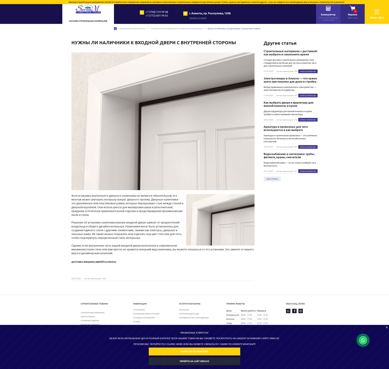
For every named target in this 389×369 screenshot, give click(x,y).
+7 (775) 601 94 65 (157, 15)
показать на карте (197, 18)
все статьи (272, 179)
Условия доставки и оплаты (146, 314)
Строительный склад (189, 314)
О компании (139, 310)
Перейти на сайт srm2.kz (194, 361)
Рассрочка (184, 310)
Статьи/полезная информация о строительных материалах (176, 28)
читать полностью (308, 71)
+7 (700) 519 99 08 (157, 12)
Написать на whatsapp (194, 351)
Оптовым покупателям (144, 318)
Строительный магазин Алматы (132, 28)
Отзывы (136, 322)
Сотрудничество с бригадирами (194, 318)
